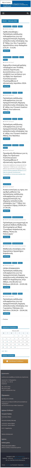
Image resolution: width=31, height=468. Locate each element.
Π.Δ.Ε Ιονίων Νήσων (6, 417)
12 (3, 341)
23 (19, 344)
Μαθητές (21, 57)
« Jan (3, 351)
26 (3, 347)
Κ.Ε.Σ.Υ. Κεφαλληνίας (7, 428)
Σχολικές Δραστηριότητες (17, 217)
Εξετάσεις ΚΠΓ (15, 57)
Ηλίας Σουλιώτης (18, 458)
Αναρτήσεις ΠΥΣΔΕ (7, 184)
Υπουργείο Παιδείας (7, 414)
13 (7, 341)
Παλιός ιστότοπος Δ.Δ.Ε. (7, 434)
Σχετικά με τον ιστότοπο (7, 398)
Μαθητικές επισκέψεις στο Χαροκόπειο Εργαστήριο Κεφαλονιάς (14, 251)
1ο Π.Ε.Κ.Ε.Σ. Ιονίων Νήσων (8, 423)
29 (15, 347)
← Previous (5, 319)
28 (11, 347)
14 (11, 341)
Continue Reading (14, 172)
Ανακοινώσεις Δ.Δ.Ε (7, 26)
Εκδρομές (15, 26)
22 (15, 344)
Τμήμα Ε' (20, 26)
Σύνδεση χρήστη (6, 442)
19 (3, 344)
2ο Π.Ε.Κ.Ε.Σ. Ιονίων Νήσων (8, 425)
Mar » (6, 351)
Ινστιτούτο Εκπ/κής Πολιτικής (9, 420)
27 (7, 347)
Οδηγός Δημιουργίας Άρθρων (9, 445)
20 (7, 344)
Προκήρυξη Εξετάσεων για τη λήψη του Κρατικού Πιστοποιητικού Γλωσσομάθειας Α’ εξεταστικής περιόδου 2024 (15, 157)
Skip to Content (6, 2)
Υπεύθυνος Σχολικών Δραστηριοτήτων (18, 219)
